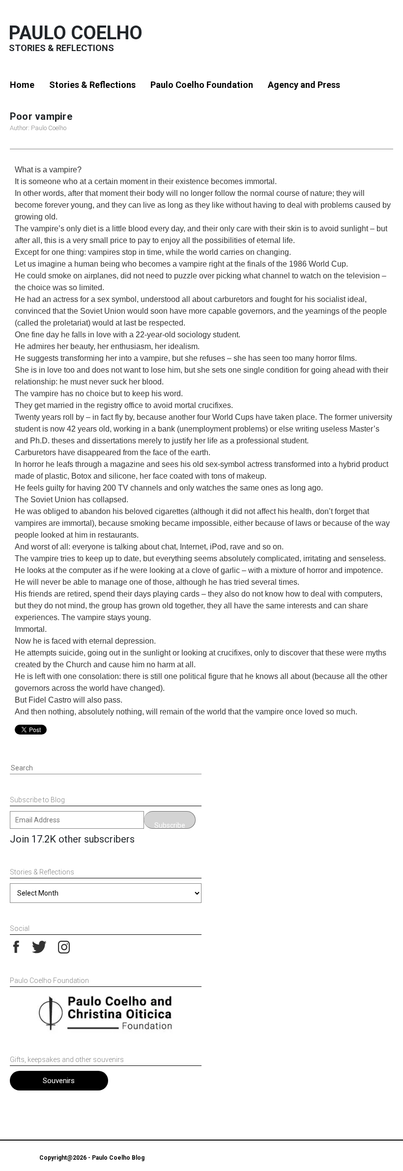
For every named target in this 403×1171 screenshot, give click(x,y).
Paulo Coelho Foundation (201, 85)
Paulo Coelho (76, 33)
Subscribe (169, 825)
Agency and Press (304, 85)
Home (22, 85)
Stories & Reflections (92, 85)
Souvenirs (59, 1080)
